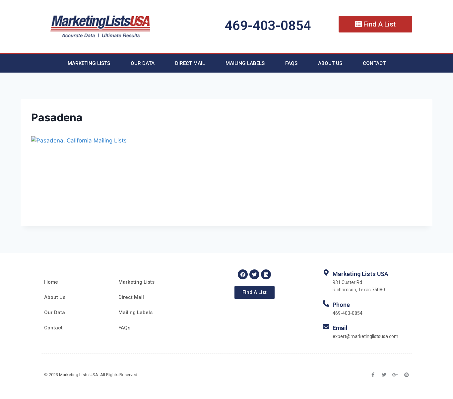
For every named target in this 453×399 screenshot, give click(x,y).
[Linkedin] (266, 274)
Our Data (143, 63)
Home (51, 282)
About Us (330, 63)
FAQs (291, 63)
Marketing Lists (89, 63)
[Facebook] (243, 274)
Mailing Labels (245, 63)
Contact (374, 63)
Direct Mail (190, 63)
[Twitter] (254, 274)
